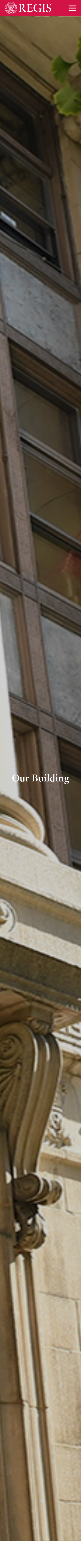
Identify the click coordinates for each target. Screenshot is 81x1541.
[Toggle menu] (72, 8)
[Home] (28, 8)
